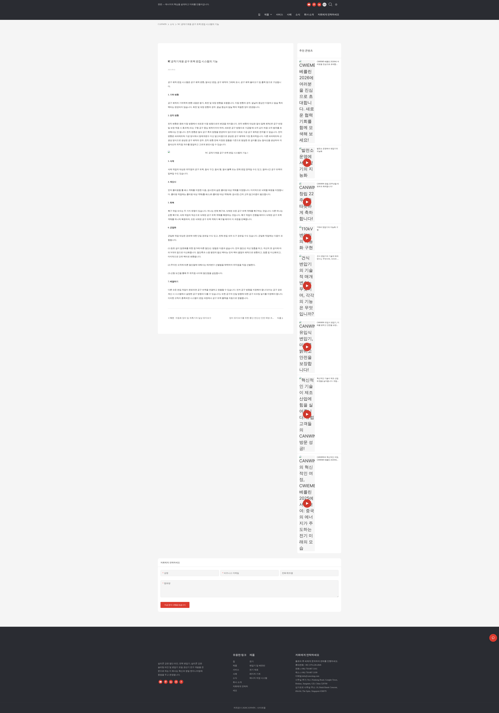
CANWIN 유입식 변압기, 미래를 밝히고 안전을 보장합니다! (328, 323)
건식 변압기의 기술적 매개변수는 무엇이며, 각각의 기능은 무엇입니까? (328, 257)
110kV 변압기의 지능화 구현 (327, 228)
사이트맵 (261, 708)
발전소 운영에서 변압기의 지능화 (327, 149)
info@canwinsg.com (310, 676)
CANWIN (162, 24)
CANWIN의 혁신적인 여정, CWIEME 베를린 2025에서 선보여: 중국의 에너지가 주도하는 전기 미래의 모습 (328, 458)
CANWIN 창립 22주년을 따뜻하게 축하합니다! (328, 185)
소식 (172, 24)
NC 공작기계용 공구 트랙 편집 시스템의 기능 (198, 24)
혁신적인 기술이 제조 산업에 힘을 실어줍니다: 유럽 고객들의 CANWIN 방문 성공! (328, 379)
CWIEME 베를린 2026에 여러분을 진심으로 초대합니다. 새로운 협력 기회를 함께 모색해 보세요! (328, 63)
